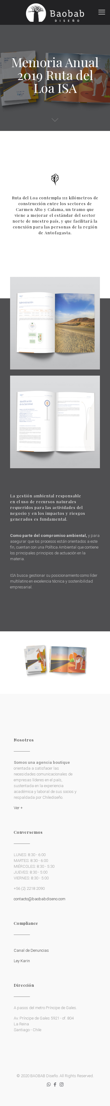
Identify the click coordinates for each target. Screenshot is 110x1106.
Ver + (18, 808)
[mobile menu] (102, 12)
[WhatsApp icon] (48, 1084)
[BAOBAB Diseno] (55, 12)
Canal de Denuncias (31, 950)
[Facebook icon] (55, 1084)
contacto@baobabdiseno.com (39, 899)
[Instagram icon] (61, 1084)
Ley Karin (22, 961)
